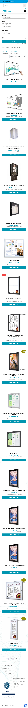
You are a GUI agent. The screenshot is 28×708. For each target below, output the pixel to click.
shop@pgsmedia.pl (7, 671)
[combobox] (14, 18)
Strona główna (5, 47)
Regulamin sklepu (18, 684)
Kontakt (13, 1)
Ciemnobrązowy (6, 23)
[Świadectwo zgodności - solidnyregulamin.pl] (7, 685)
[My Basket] (21, 8)
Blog (14, 688)
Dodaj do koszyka (14, 86)
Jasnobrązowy (5, 26)
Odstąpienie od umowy (19, 681)
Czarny (4, 25)
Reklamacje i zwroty (18, 680)
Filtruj (14, 41)
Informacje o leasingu (19, 678)
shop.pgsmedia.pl (7, 665)
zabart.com (11, 705)
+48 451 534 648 (6, 1)
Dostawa (15, 683)
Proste (4, 32)
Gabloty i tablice (13, 47)
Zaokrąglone (5, 33)
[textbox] (14, 18)
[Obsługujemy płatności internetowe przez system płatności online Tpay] (8, 695)
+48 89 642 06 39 (6, 668)
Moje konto (16, 686)
